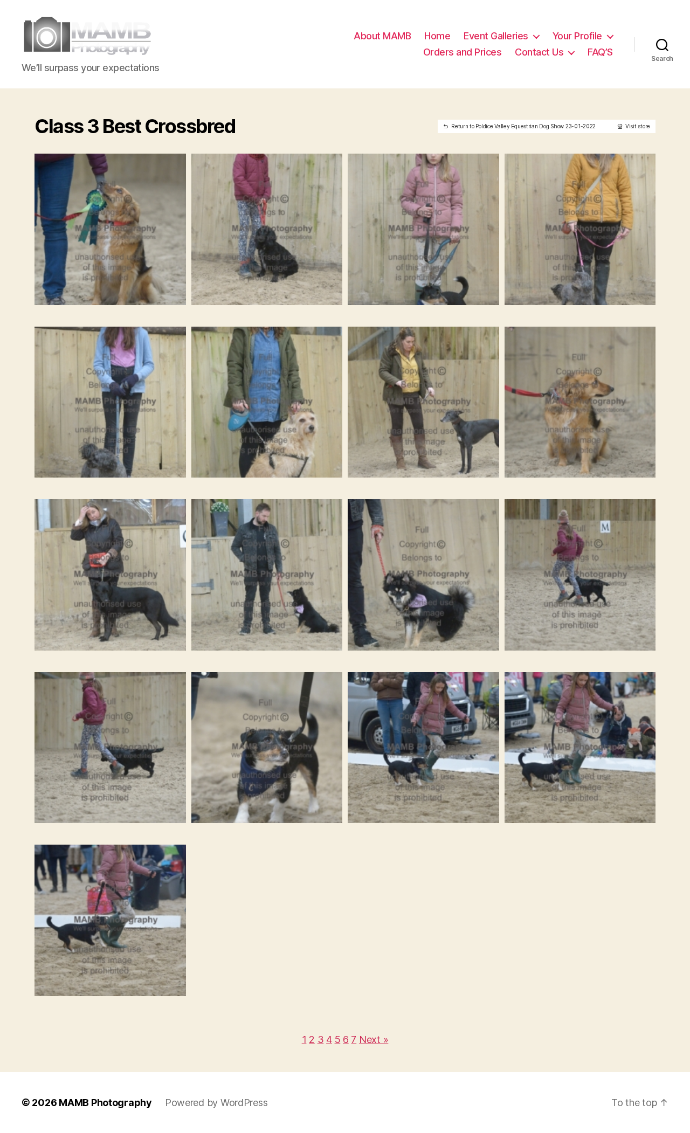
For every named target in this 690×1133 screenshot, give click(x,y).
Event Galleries (496, 36)
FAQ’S (600, 52)
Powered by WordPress (216, 1102)
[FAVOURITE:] (102, 293)
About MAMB (382, 36)
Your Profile (577, 36)
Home (437, 36)
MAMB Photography (105, 1102)
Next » (373, 1039)
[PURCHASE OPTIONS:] (118, 293)
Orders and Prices (462, 52)
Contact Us (539, 52)
